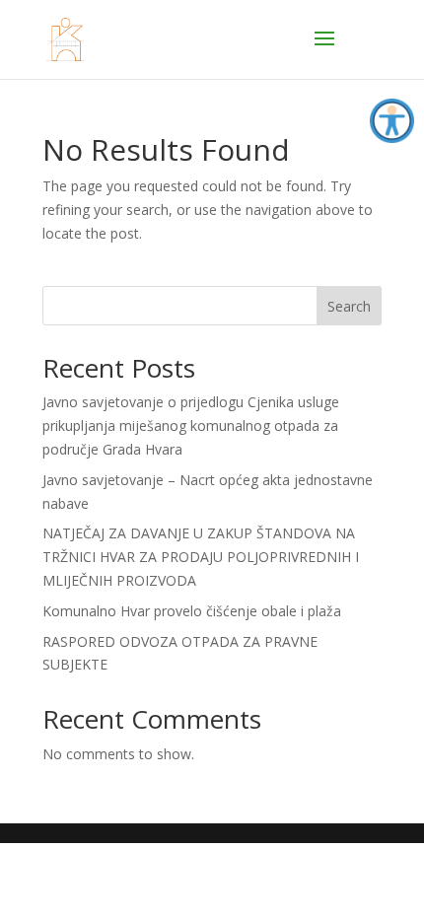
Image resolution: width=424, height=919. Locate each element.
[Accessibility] (392, 121)
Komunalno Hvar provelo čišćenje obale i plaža (191, 610)
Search (349, 306)
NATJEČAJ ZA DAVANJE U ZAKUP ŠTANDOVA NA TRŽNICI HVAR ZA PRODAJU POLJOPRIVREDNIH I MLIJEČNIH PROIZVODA (200, 557)
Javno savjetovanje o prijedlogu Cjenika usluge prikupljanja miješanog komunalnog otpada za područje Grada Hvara (190, 425)
